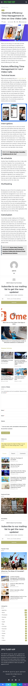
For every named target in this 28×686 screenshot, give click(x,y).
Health (3, 621)
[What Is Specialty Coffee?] (5, 592)
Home (3, 7)
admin (4, 21)
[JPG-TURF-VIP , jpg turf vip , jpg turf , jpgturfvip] (9, 2)
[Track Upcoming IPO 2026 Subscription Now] (21, 371)
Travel (3, 631)
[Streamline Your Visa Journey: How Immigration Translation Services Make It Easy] (5, 479)
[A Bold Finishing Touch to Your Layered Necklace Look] (5, 598)
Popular (4, 453)
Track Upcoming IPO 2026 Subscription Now (20, 378)
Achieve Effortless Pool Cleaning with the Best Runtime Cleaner (7, 378)
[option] (14, 506)
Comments (22, 453)
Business (4, 617)
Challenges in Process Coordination (7, 361)
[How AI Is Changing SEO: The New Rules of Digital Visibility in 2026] (21, 355)
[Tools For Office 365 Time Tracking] (5, 585)
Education (4, 628)
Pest (3, 638)
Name (3, 410)
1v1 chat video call (21, 78)
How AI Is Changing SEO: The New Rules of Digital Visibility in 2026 (21, 362)
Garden (3, 633)
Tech (7, 7)
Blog (3, 624)
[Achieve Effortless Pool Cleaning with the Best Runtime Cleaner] (7, 371)
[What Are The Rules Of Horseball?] (5, 460)
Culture (3, 640)
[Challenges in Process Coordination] (7, 355)
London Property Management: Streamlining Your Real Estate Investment (17, 578)
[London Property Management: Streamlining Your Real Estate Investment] (5, 578)
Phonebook (4, 614)
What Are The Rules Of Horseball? (12, 571)
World (3, 612)
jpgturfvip (4, 610)
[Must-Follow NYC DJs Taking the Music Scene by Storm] (5, 473)
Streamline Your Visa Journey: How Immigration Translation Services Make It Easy (18, 479)
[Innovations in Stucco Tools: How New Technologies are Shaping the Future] (5, 486)
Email (2, 415)
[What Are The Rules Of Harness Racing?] (5, 466)
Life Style (4, 626)
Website (3, 421)
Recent (13, 453)
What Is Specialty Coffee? (17, 590)
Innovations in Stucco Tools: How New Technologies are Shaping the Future (18, 486)
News (3, 635)
